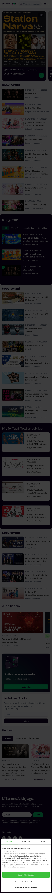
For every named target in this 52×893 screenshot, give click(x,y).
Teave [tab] (43, 841)
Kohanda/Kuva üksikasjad (25, 881)
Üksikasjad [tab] (26, 841)
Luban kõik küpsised (26, 875)
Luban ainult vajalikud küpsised (26, 888)
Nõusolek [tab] (9, 841)
